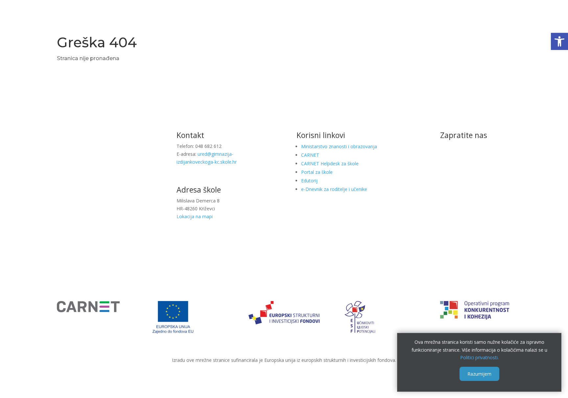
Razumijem (479, 374)
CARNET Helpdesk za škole (330, 163)
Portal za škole (317, 172)
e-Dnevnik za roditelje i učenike (334, 189)
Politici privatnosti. (479, 357)
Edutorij (309, 180)
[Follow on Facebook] (464, 160)
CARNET (310, 155)
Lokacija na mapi (195, 216)
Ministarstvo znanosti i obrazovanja (339, 146)
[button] (559, 41)
